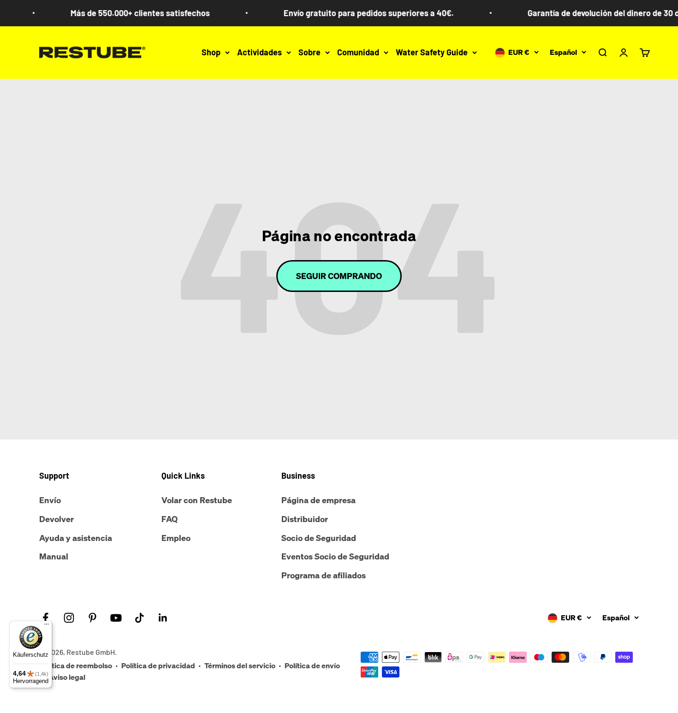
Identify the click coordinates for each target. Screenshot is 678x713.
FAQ (169, 518)
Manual (53, 556)
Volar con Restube (196, 499)
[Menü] (46, 626)
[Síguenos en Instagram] (69, 618)
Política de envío (312, 665)
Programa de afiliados (323, 575)
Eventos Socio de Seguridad (335, 556)
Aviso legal (66, 677)
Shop (211, 52)
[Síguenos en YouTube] (116, 618)
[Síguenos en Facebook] (45, 618)
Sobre (309, 52)
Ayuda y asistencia (75, 537)
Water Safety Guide (432, 52)
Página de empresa (318, 499)
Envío (50, 499)
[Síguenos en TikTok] (139, 618)
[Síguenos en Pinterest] (92, 618)
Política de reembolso (75, 665)
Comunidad (358, 52)
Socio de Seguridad (318, 537)
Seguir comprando (339, 275)
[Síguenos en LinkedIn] (163, 618)
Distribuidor (304, 518)
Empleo (175, 537)
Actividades (259, 52)
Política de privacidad (158, 665)
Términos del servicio (239, 665)
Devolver (56, 518)
